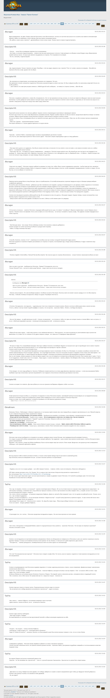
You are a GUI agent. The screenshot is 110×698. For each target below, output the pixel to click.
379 (38, 23)
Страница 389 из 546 (12, 23)
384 (45, 23)
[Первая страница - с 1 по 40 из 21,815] (21, 24)
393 (76, 23)
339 (35, 23)
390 (65, 23)
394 (79, 23)
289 (31, 23)
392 (72, 23)
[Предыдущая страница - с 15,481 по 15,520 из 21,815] (26, 24)
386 (52, 23)
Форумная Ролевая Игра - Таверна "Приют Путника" (21, 15)
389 (62, 23)
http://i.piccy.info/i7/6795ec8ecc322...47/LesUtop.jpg (34, 474)
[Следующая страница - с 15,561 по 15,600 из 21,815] (98, 24)
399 (86, 23)
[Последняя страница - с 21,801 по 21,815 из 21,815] (103, 25)
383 (41, 23)
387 (55, 23)
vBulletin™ (14, 692)
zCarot (11, 695)
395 (83, 23)
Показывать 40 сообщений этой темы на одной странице (92, 20)
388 (59, 23)
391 (69, 23)
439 (90, 23)
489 (93, 23)
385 (48, 23)
